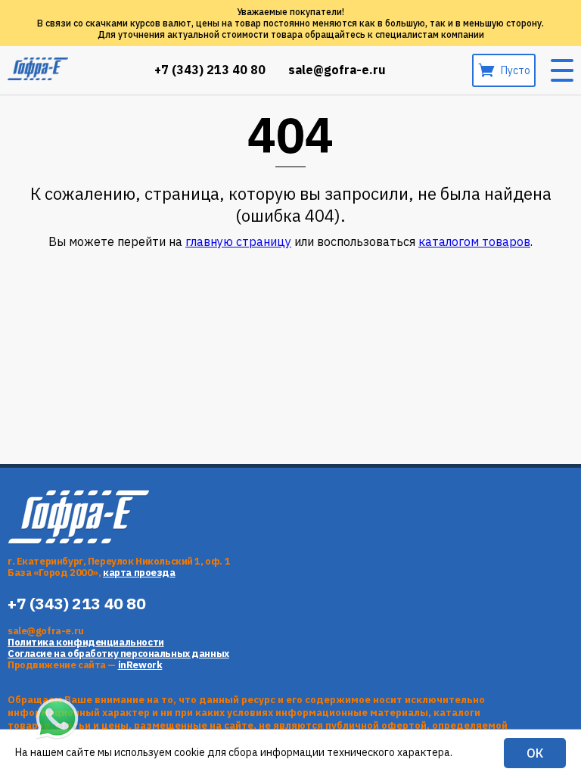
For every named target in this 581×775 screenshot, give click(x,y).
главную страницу (238, 241)
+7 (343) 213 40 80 (210, 70)
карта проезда (139, 572)
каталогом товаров (474, 241)
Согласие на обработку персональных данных (118, 653)
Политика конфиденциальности (86, 642)
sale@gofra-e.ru (337, 70)
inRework (140, 664)
